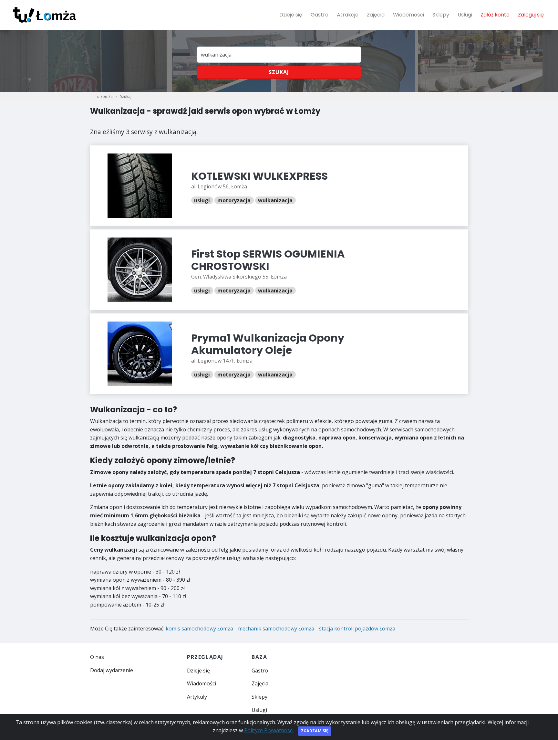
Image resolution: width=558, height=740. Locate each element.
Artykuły (197, 696)
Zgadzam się (314, 731)
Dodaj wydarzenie (111, 670)
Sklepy (440, 14)
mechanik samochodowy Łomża (276, 628)
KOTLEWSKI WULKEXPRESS (259, 176)
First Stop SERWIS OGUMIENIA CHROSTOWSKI (268, 260)
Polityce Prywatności (269, 730)
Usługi (465, 14)
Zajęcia (376, 14)
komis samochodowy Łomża (199, 628)
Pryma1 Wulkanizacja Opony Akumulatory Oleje (267, 344)
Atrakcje (347, 14)
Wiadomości (408, 14)
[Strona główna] (44, 15)
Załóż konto (495, 14)
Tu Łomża (104, 96)
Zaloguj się (531, 14)
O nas (97, 657)
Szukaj (279, 72)
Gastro (319, 14)
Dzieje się (290, 14)
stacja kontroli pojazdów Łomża (357, 628)
